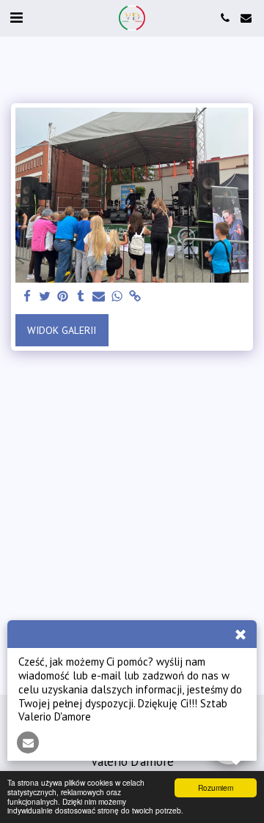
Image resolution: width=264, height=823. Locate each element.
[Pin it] (63, 297)
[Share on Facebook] (27, 297)
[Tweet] (45, 297)
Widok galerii (61, 330)
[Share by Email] (99, 297)
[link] (135, 297)
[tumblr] (81, 297)
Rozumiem (215, 787)
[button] (16, 17)
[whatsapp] (117, 297)
